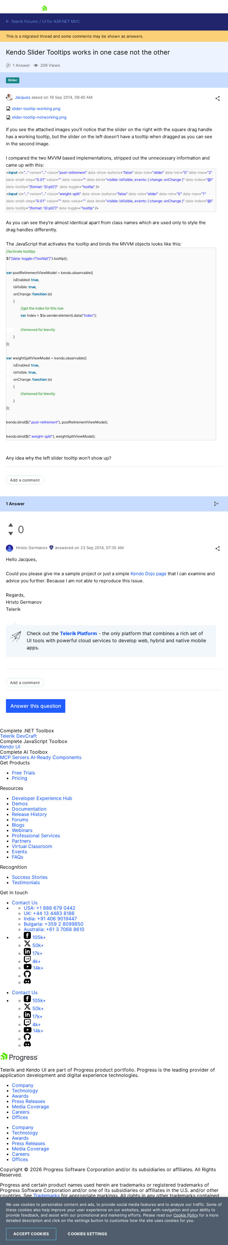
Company (23, 1085)
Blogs (18, 825)
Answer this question (35, 706)
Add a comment (25, 480)
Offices (20, 1117)
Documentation (29, 809)
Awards (20, 1096)
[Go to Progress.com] (19, 1060)
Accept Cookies (31, 1233)
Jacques (22, 97)
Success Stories (30, 877)
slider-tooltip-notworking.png (39, 117)
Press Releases (28, 1101)
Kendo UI (10, 747)
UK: (49, 913)
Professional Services (36, 835)
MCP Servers (14, 757)
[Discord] (27, 982)
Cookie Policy (185, 1215)
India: (50, 918)
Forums (20, 819)
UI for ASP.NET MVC (61, 21)
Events (19, 852)
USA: (49, 908)
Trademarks (46, 1195)
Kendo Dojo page (149, 573)
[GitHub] (27, 976)
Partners (21, 841)
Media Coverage (30, 1106)
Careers (20, 1112)
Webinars (22, 830)
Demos (20, 803)
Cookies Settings (87, 1233)
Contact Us (24, 903)
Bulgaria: (53, 924)
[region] (114, 1221)
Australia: (54, 929)
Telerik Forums (24, 21)
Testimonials (26, 882)
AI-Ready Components (56, 757)
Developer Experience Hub (42, 798)
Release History (29, 814)
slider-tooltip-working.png (36, 108)
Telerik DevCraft (18, 736)
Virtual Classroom (32, 846)
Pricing (19, 778)
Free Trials (23, 773)
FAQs (17, 857)
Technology (25, 1090)
